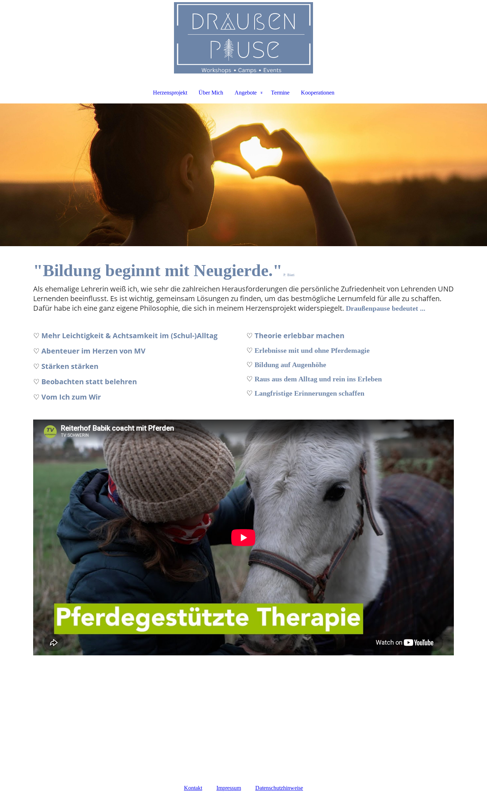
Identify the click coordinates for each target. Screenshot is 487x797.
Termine (280, 93)
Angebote (246, 93)
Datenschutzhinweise (279, 788)
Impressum (228, 788)
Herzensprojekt (170, 93)
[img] (243, 37)
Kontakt (193, 788)
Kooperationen (317, 93)
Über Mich (211, 93)
